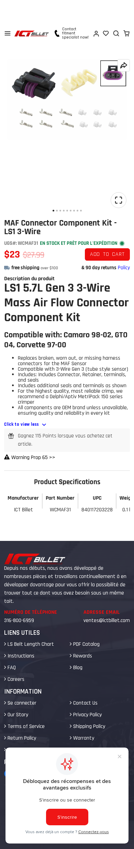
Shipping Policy (88, 726)
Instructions (20, 656)
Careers (15, 679)
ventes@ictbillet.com (106, 620)
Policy (124, 267)
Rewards (82, 656)
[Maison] (31, 34)
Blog (77, 667)
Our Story (17, 714)
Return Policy (21, 738)
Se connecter (21, 703)
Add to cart (107, 254)
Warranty (83, 738)
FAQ (11, 667)
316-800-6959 (19, 620)
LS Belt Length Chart (30, 644)
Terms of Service (25, 726)
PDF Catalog (86, 644)
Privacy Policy (87, 714)
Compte (96, 33)
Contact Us (85, 703)
